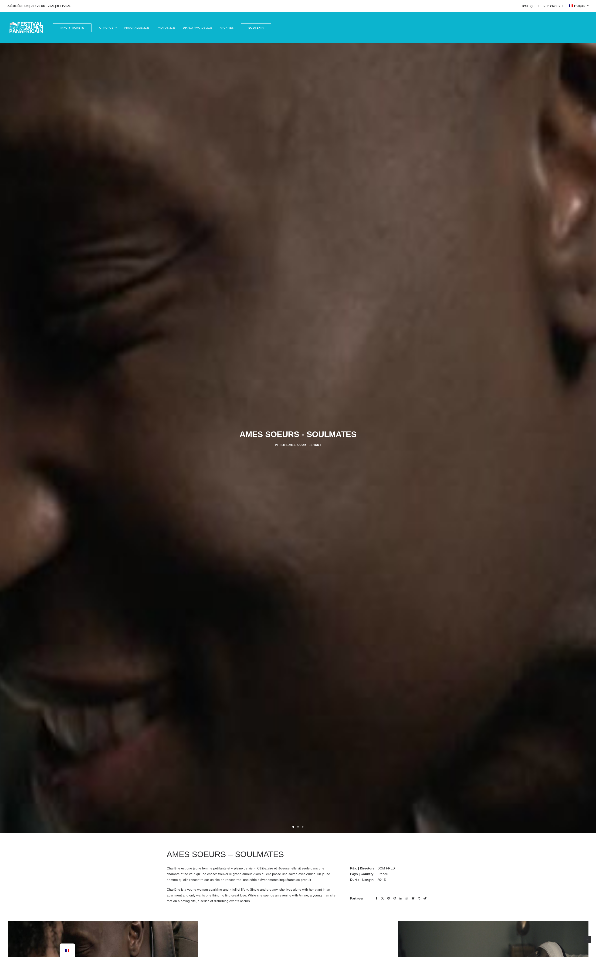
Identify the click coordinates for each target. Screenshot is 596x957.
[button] (254, 27)
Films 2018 (287, 445)
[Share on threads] (388, 898)
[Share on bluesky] (413, 898)
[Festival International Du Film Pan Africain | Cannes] (26, 27)
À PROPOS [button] (106, 27)
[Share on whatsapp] (407, 898)
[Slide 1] (293, 827)
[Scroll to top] (587, 939)
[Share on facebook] (376, 898)
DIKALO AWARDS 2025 (197, 27)
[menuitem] (531, 6)
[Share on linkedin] (400, 898)
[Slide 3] (302, 827)
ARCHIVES (227, 27)
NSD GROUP (551, 6)
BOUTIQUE (529, 6)
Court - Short (309, 445)
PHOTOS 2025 (166, 27)
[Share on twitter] (382, 898)
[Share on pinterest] (394, 898)
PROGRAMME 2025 (136, 27)
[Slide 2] (298, 827)
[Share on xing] (419, 898)
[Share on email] (425, 898)
